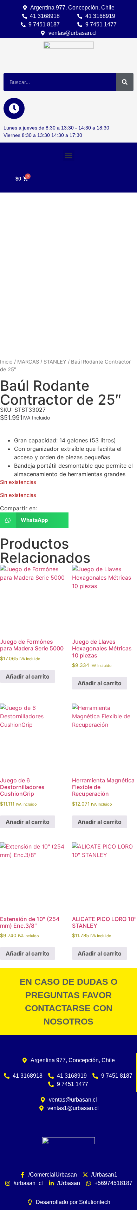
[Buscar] (124, 82)
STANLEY (55, 362)
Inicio (6, 362)
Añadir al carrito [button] (28, 676)
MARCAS (28, 362)
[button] (68, 155)
